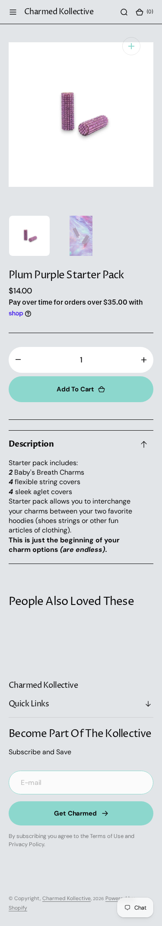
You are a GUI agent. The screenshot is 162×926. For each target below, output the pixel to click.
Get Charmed (75, 813)
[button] (13, 12)
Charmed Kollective (66, 898)
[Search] (124, 12)
